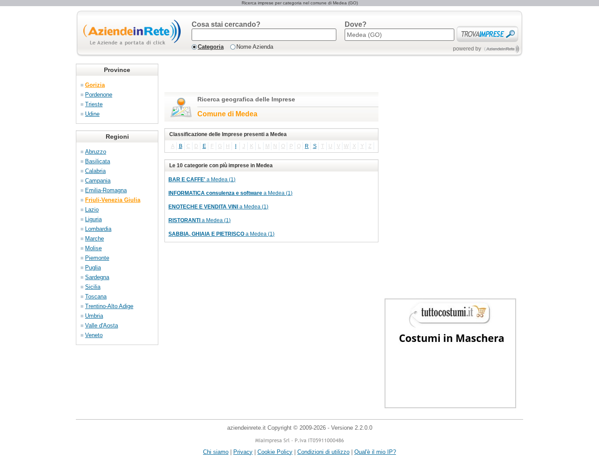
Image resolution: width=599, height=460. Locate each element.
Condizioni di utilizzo (323, 452)
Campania (98, 180)
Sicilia (92, 287)
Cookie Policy (274, 452)
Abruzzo (95, 151)
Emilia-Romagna (106, 190)
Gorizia (95, 85)
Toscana (96, 296)
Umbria (94, 316)
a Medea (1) (201, 179)
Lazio (92, 209)
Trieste (94, 104)
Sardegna (97, 277)
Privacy (243, 452)
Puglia (93, 267)
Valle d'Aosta (101, 325)
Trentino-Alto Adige (109, 306)
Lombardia (98, 229)
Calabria (95, 171)
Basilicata (97, 161)
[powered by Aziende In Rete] (502, 49)
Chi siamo (215, 452)
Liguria (93, 219)
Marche (94, 238)
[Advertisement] (267, 77)
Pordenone (98, 94)
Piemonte (97, 258)
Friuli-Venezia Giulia (112, 200)
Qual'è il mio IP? (375, 452)
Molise (93, 248)
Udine (92, 114)
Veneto (94, 335)
